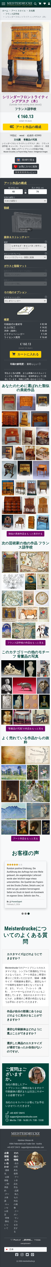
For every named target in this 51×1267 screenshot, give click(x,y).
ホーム (5, 11)
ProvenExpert (16, 901)
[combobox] (25, 201)
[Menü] (3, 4)
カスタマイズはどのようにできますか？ (24, 956)
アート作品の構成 (27, 127)
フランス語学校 (12, 14)
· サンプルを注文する (16, 1225)
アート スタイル (18, 11)
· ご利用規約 (6, 1187)
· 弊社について (6, 1224)
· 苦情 (6, 1218)
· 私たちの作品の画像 (16, 1201)
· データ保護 (6, 1197)
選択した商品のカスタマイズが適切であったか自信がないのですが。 (24, 1047)
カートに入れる (27, 354)
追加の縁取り (9, 197)
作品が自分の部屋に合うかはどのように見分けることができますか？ (24, 1015)
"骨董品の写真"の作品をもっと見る (25, 728)
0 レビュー (31, 172)
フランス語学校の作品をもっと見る (25, 642)
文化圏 (32, 11)
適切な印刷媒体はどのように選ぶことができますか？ (24, 1031)
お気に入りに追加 (27, 166)
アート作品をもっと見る (25, 838)
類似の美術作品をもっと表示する (25, 533)
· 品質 (16, 1190)
